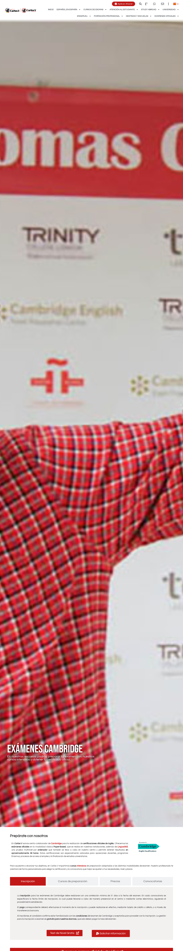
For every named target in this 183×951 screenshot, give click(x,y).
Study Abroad (148, 10)
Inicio (51, 10)
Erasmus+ (82, 16)
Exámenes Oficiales (165, 16)
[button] (140, 3)
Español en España (67, 10)
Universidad (169, 10)
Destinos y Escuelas (137, 16)
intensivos (81, 866)
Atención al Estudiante (122, 10)
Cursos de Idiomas (93, 10)
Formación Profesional (107, 16)
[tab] (28, 881)
